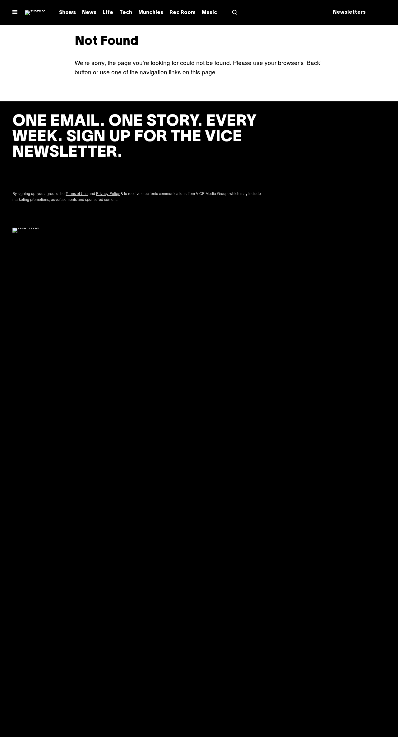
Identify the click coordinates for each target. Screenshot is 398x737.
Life (108, 13)
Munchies (150, 13)
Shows (67, 13)
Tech (125, 13)
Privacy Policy (108, 193)
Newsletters (349, 12)
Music (209, 13)
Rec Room (182, 13)
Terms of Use (77, 193)
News (89, 13)
